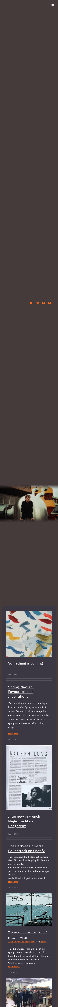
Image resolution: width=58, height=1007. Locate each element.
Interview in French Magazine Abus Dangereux (24, 821)
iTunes (44, 941)
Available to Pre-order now (21, 941)
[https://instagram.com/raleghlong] (31, 303)
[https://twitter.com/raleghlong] (37, 303)
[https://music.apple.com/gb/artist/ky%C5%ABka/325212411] (49, 303)
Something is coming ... (27, 663)
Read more (14, 733)
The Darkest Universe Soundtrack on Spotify (26, 848)
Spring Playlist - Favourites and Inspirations (21, 691)
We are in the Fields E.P (27, 931)
